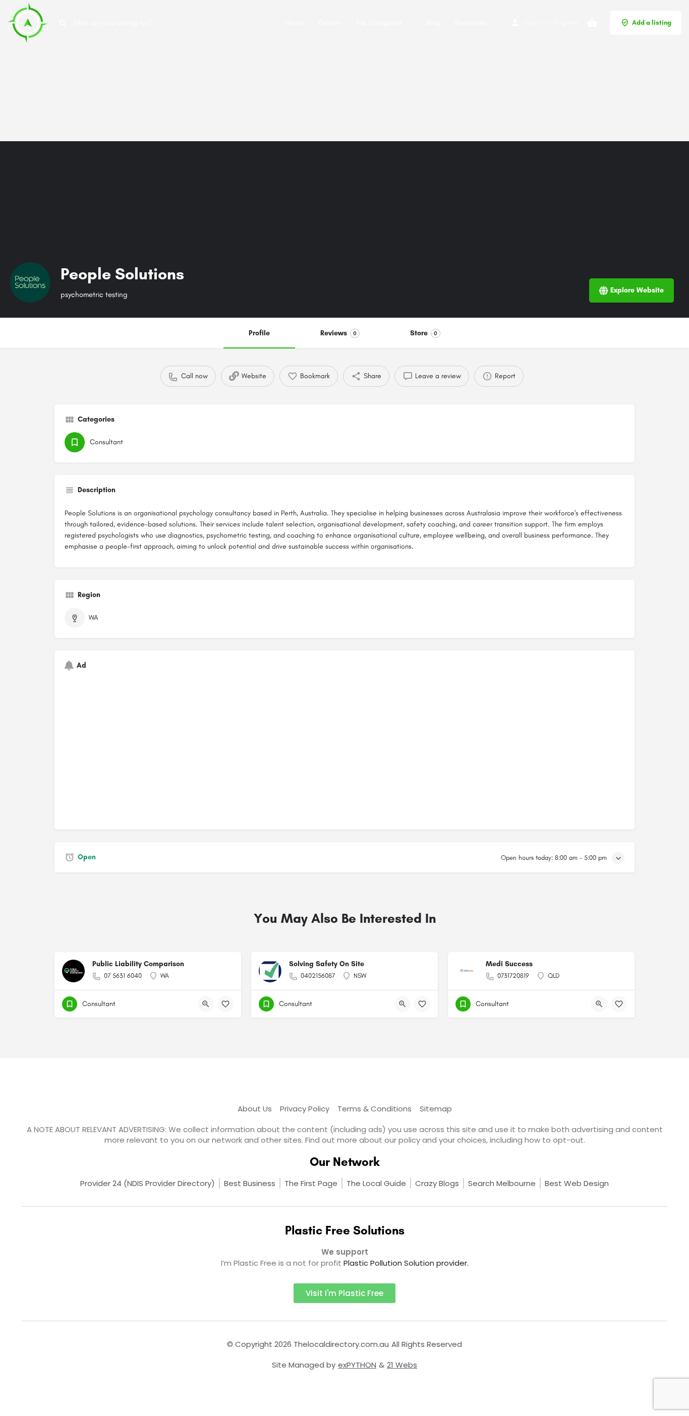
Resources (470, 22)
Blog (433, 22)
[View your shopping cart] (592, 22)
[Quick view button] (206, 1004)
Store (423, 333)
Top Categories (379, 22)
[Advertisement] (302, 70)
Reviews (338, 333)
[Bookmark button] (225, 1004)
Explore (329, 22)
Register (566, 22)
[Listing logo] (30, 282)
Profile (259, 333)
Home (294, 22)
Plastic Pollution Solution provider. (406, 1263)
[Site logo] (29, 22)
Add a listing (651, 22)
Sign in (534, 22)
